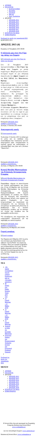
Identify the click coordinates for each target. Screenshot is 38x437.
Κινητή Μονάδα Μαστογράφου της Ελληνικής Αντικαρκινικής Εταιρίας (14, 172)
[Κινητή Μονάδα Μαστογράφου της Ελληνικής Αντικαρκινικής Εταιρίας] (14, 180)
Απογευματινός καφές (10, 129)
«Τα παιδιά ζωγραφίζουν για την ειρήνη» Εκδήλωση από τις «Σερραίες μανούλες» (9, 274)
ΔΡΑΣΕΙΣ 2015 (13, 122)
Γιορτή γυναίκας (7, 231)
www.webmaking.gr (24, 434)
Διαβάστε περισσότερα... (9, 124)
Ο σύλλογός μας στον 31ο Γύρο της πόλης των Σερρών (14, 54)
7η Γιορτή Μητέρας (8, 322)
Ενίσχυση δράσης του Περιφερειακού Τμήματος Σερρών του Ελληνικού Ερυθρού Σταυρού (10, 344)
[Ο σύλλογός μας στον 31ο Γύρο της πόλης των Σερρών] (14, 61)
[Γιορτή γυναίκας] (7, 235)
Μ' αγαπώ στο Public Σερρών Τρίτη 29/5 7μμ (7, 290)
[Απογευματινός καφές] (9, 133)
